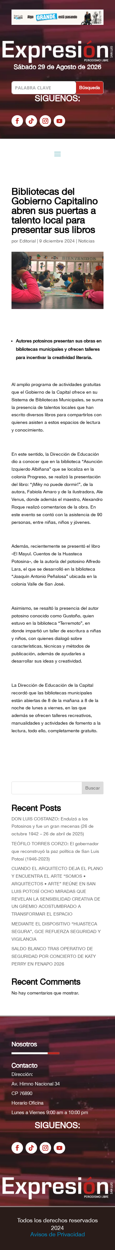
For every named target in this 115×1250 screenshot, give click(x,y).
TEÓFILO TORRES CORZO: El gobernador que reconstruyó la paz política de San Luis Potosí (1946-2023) (55, 851)
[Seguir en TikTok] (31, 121)
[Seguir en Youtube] (59, 121)
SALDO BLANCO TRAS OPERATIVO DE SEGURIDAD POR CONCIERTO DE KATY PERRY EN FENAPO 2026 (54, 956)
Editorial (27, 240)
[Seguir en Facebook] (17, 121)
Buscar (92, 787)
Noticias (86, 240)
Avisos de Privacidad (57, 1234)
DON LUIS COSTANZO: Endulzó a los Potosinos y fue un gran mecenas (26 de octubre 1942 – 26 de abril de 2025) (53, 826)
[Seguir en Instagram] (45, 121)
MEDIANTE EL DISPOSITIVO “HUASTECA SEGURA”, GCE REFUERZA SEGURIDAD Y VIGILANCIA (56, 931)
